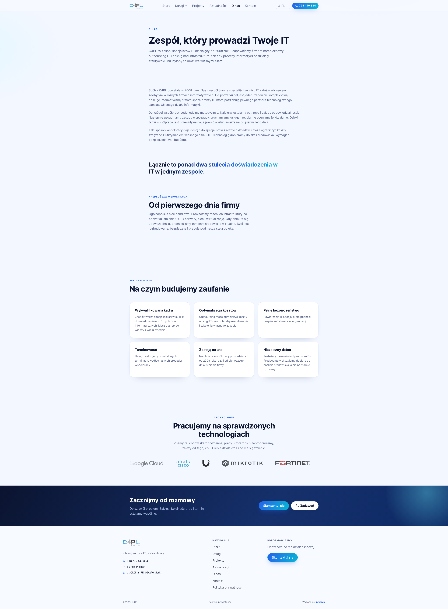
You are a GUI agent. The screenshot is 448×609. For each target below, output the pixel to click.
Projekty (198, 6)
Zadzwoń (307, 505)
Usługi (179, 6)
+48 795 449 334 (137, 561)
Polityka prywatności (227, 587)
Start (166, 6)
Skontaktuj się (273, 505)
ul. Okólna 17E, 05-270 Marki (144, 572)
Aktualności (217, 6)
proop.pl (321, 602)
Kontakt (250, 6)
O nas (236, 6)
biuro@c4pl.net (136, 566)
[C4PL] (136, 6)
